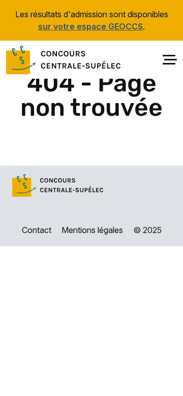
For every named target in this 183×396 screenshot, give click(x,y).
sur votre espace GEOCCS (90, 26)
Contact (36, 230)
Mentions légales (92, 230)
